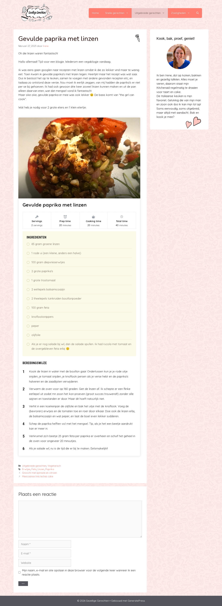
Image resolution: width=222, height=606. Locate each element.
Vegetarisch (54, 465)
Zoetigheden (178, 12)
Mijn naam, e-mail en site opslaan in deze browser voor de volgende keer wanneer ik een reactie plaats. (79, 572)
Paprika (49, 469)
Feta (34, 469)
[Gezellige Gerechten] (36, 12)
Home (95, 12)
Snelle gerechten (114, 12)
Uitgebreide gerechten (148, 12)
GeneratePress (136, 600)
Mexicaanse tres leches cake (37, 476)
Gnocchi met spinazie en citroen (39, 472)
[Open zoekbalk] (197, 13)
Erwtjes (26, 469)
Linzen (41, 469)
